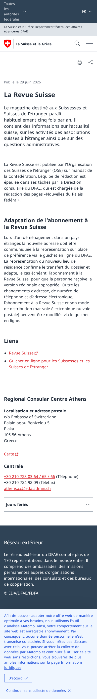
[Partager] (90, 62)
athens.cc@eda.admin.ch (27, 488)
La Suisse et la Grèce (33, 44)
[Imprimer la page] (79, 62)
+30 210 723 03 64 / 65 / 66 (29, 476)
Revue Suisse (21, 353)
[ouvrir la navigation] (89, 44)
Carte (9, 454)
